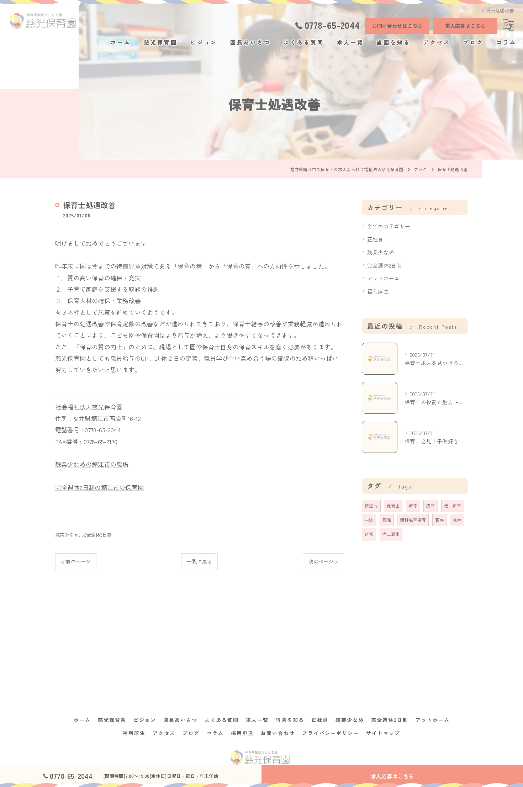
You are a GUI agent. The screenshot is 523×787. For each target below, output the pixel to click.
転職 (386, 520)
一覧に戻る (199, 561)
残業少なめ (67, 534)
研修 (369, 534)
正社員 (375, 239)
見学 (457, 520)
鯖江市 (371, 506)
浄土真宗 (391, 534)
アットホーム (383, 278)
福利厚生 (378, 291)
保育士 (393, 506)
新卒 (413, 506)
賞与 (439, 520)
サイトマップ (383, 732)
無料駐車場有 (413, 520)
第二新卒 (452, 506)
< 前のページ (76, 561)
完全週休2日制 (96, 534)
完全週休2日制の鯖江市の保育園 (99, 487)
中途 (369, 520)
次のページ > (323, 561)
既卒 (430, 506)
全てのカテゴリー (389, 226)
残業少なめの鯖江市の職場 (91, 464)
